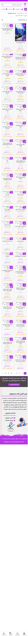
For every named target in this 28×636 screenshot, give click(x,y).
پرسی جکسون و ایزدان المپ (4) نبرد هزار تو (7, 343)
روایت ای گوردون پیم (20, 42)
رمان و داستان (20, 13)
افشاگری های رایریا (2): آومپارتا (20, 177)
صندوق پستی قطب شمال (21, 209)
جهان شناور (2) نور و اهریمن (20, 145)
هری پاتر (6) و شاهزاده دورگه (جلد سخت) (20, 288)
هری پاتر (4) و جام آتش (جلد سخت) (20, 307)
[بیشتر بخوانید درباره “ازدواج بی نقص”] (24, 192)
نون (7, 59)
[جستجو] (3, 4)
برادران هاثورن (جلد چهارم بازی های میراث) (20, 74)
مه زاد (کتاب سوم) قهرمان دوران (7, 109)
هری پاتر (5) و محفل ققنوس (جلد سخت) (7, 290)
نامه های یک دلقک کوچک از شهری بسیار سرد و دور (20, 360)
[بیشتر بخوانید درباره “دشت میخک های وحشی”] (11, 238)
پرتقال (7, 146)
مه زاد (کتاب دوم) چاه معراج (20, 109)
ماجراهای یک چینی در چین (20, 226)
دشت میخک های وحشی (7, 241)
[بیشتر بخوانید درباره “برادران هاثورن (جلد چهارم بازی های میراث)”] (24, 71)
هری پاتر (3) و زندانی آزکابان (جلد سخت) (7, 307)
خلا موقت (7, 256)
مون (20, 147)
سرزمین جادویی (20, 241)
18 (8, 373)
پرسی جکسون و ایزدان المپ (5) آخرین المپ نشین (20, 342)
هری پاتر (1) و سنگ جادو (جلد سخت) (7, 325)
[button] (25, 9)
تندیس (20, 257)
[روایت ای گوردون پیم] (20, 32)
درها (7, 160)
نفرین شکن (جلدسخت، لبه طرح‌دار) (7, 74)
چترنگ (7, 31)
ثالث (20, 44)
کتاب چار (6, 361)
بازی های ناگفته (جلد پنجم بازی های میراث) (7, 57)
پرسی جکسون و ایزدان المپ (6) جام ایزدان (20, 161)
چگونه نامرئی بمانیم (7, 360)
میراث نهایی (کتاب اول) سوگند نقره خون (20, 92)
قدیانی (20, 242)
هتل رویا (7, 194)
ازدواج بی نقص (20, 194)
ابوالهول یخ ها (7, 209)
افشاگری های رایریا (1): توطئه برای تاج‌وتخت (7, 179)
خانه (26, 13)
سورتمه (5, 196)
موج (7, 242)
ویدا (20, 180)
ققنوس (9, 211)
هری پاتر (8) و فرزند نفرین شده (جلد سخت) (20, 272)
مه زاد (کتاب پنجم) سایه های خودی (7, 127)
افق (7, 76)
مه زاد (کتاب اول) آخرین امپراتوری (7, 92)
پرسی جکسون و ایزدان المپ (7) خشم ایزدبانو (7, 143)
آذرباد (21, 94)
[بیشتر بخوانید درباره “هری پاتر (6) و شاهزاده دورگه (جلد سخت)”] (24, 285)
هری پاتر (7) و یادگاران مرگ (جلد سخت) (7, 271)
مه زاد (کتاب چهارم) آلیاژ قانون (20, 126)
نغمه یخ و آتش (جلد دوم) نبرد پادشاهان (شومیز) (7, 29)
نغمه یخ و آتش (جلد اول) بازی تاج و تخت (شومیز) (20, 58)
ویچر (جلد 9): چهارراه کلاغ (20, 256)
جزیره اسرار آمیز (7, 224)
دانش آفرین (9, 196)
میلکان (7, 162)
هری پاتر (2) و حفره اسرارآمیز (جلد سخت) (20, 325)
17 (11, 373)
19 (5, 373)
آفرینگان (5, 211)
